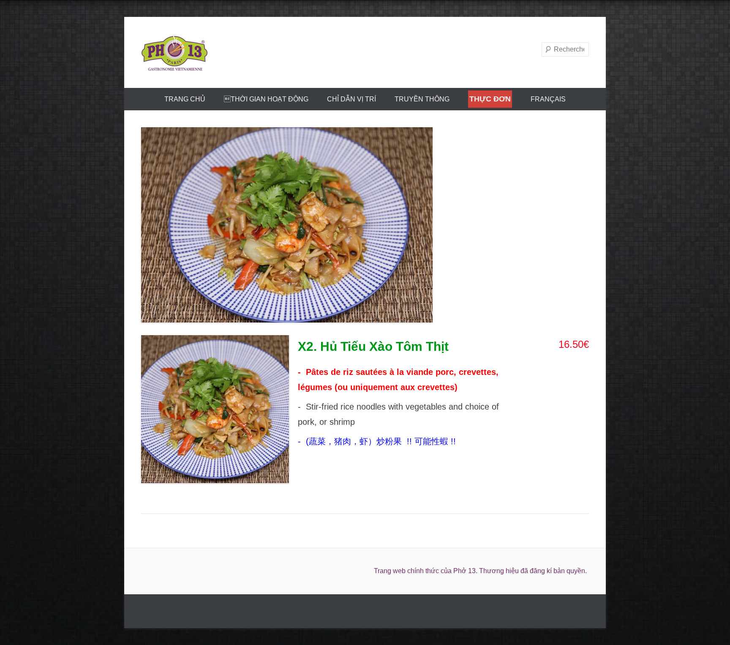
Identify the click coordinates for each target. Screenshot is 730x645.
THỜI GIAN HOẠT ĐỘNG (266, 99)
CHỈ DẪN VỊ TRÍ (351, 99)
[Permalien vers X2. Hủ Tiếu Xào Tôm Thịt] (365, 224)
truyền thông (422, 99)
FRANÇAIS (548, 99)
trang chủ (184, 99)
